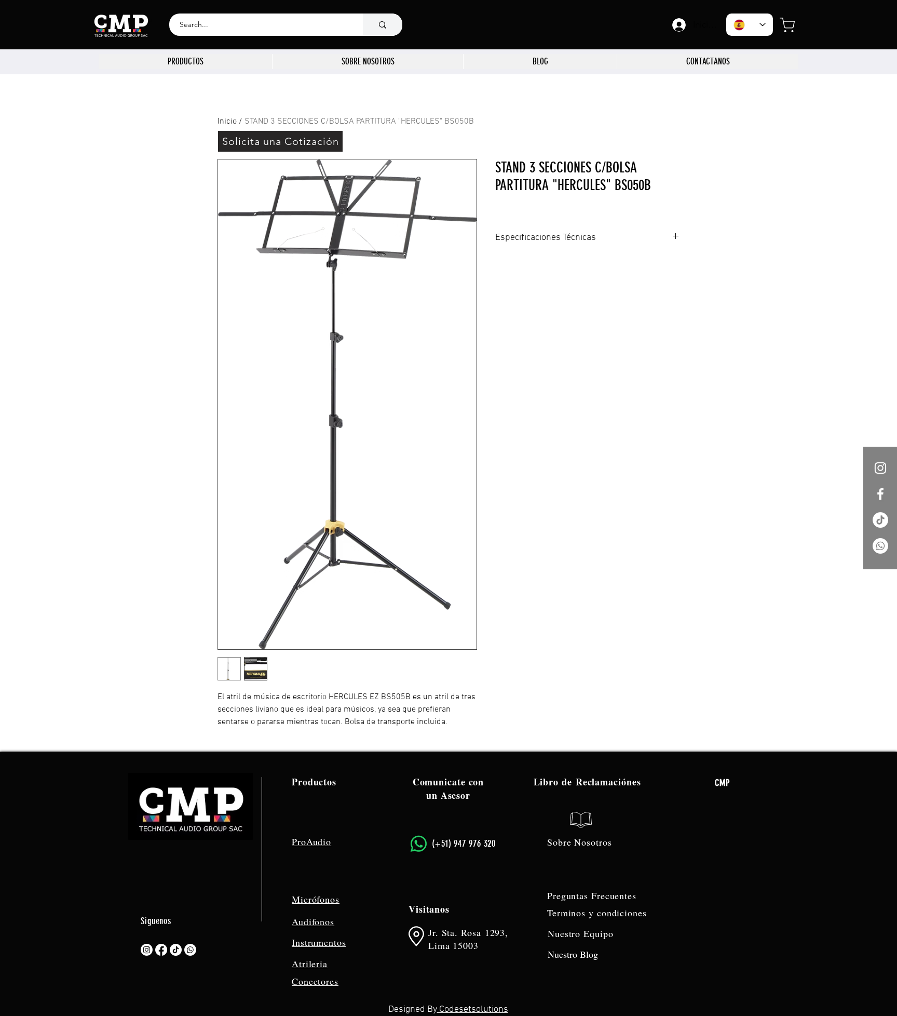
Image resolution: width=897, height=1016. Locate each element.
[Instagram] (147, 950)
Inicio (227, 121)
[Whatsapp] (880, 546)
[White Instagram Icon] (880, 468)
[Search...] (382, 25)
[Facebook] (161, 950)
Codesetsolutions (472, 1009)
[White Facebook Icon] (880, 494)
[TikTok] (880, 520)
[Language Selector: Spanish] (749, 25)
